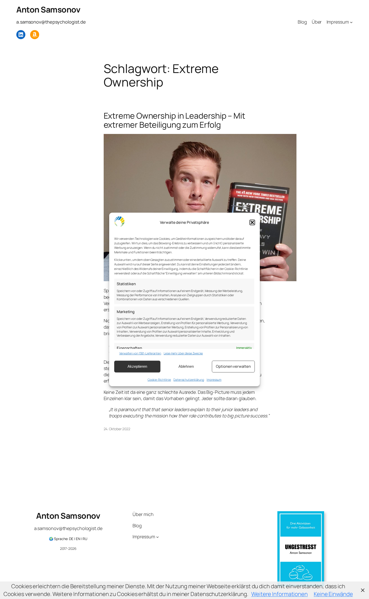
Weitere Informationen (279, 594)
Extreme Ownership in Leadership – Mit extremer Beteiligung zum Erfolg (174, 120)
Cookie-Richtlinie (159, 379)
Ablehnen (186, 366)
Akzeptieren (137, 366)
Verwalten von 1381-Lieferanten (140, 353)
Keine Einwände (333, 594)
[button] (252, 222)
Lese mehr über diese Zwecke (183, 353)
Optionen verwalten (233, 366)
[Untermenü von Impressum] (351, 22)
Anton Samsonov (48, 9)
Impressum (214, 379)
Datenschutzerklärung (188, 379)
